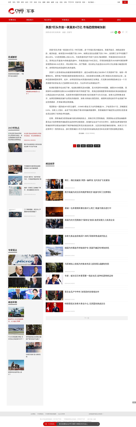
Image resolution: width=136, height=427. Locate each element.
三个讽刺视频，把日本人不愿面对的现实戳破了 (32, 210)
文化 (39, 2)
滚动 (119, 20)
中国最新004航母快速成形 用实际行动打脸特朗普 (32, 167)
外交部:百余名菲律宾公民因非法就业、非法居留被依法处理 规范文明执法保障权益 (32, 135)
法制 (65, 2)
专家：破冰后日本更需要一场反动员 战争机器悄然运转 (89, 276)
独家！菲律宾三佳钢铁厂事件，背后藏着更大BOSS (32, 189)
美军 (101, 20)
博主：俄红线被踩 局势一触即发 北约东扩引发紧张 (87, 180)
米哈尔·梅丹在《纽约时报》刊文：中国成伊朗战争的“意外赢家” (32, 178)
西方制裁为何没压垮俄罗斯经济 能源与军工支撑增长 (88, 192)
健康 (52, 2)
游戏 (35, 2)
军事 (18, 2)
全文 (83, 146)
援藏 (44, 2)
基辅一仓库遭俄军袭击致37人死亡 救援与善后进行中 (88, 208)
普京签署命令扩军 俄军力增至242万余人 (73, 424)
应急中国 (78, 2)
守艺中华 (71, 2)
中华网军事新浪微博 (50, 414)
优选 (61, 2)
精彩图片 (30, 20)
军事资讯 (12, 20)
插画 (48, 2)
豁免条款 (76, 421)
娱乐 (26, 2)
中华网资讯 (40, 414)
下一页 (97, 146)
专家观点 (65, 20)
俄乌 (83, 20)
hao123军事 (61, 414)
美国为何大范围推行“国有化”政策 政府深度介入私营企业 (89, 220)
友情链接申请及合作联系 (96, 414)
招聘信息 (65, 421)
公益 (56, 2)
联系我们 (59, 421)
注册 (118, 2)
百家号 (69, 32)
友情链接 (82, 421)
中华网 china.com (16, 11)
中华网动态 (88, 421)
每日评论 (47, 20)
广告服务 (53, 421)
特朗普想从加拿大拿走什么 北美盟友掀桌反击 (85, 303)
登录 (125, 2)
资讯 (14, 2)
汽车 (31, 2)
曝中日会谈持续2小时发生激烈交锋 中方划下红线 (33, 145)
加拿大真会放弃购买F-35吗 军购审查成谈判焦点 (86, 236)
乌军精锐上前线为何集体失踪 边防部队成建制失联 (87, 264)
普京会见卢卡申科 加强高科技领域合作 (82, 292)
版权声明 (70, 421)
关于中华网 (48, 421)
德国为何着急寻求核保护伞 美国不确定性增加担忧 (87, 248)
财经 (22, 2)
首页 (9, 2)
